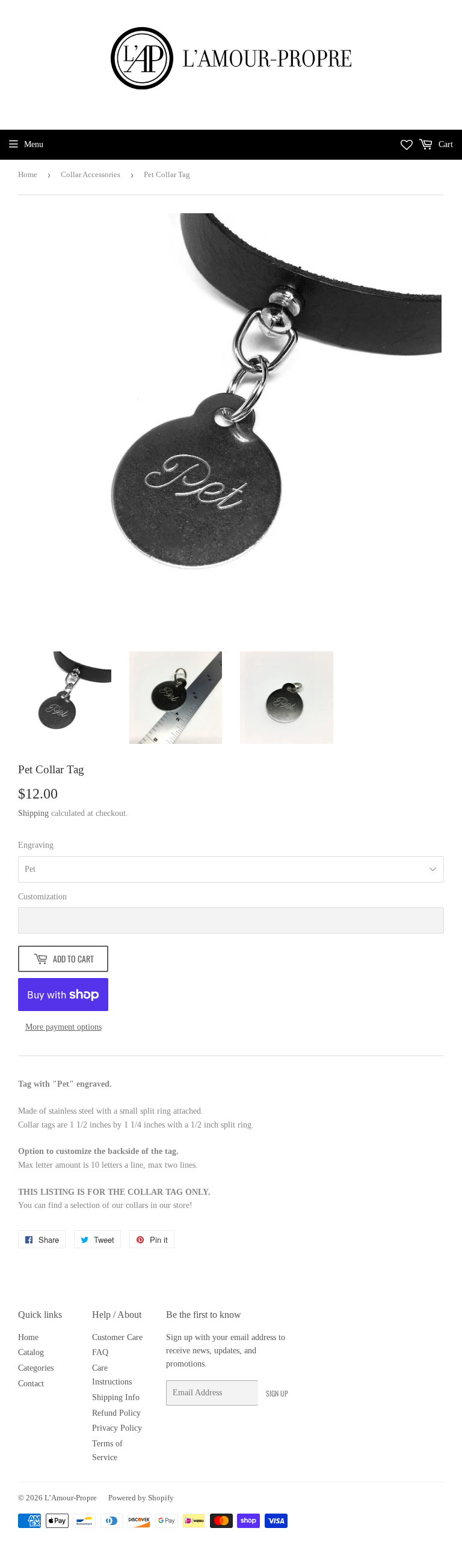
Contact (31, 1383)
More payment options (63, 1026)
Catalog (31, 1352)
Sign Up (277, 1393)
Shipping (33, 813)
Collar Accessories (90, 174)
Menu (33, 144)
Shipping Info (116, 1397)
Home (27, 174)
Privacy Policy (117, 1428)
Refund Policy (116, 1413)
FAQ (100, 1352)
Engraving (36, 845)
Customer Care (117, 1337)
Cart (444, 144)
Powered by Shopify (141, 1497)
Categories (36, 1367)
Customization (42, 896)
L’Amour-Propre (71, 1497)
